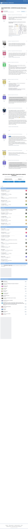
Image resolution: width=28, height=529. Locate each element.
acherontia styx (18, 97)
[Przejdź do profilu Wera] (2, 303)
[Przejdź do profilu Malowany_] (26, 194)
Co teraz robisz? (5, 288)
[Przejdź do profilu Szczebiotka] (26, 260)
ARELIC (5, 291)
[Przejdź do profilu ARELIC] (2, 291)
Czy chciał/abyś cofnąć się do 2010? (5, 235)
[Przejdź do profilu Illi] (26, 229)
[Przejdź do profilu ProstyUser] (4, 43)
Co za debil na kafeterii (3, 216)
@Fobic (10, 136)
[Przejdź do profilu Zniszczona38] (26, 190)
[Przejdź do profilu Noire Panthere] (26, 210)
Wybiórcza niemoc (3, 256)
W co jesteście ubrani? (3, 193)
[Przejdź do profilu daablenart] (2, 286)
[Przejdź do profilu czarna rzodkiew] (26, 249)
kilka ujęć (2, 242)
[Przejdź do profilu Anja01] (2, 288)
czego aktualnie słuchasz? (6, 295)
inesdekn (3, 260)
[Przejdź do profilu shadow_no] (2, 284)
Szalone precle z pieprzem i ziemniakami (8, 300)
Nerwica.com (11, 2)
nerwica (6, 265)
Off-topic (10, 194)
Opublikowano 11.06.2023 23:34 (13, 160)
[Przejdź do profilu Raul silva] (26, 236)
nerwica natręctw (3, 266)
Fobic (4, 108)
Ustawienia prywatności (17, 525)
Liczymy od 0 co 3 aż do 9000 (6, 313)
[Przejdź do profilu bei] (26, 256)
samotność (14, 265)
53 (4, 101)
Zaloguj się (20, 181)
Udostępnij (18, 11)
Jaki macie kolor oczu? (4, 190)
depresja (10, 265)
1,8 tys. (4, 114)
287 (4, 47)
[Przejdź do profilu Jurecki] (2, 307)
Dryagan (5, 298)
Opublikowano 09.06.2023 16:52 (13, 150)
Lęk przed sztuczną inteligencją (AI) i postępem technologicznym (8, 209)
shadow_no (3, 210)
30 (4, 68)
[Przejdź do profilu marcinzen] (2, 11)
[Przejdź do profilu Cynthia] (26, 246)
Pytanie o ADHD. (3, 249)
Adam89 (3, 250)
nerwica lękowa (21, 265)
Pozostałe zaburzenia (10, 250)
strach (2, 265)
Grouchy (3, 236)
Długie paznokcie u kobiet (4, 200)
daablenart (6, 286)
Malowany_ (3, 213)
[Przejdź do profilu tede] (2, 309)
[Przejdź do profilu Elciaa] (26, 239)
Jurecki (5, 307)
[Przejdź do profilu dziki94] (4, 97)
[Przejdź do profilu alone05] (26, 201)
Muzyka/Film (10, 213)
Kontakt (21, 525)
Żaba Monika (3, 194)
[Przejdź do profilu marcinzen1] (4, 82)
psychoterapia (17, 265)
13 (4, 85)
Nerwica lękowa (11, 210)
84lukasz (4, 62)
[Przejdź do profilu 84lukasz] (4, 65)
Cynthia (3, 204)
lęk (3, 265)
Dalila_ (3, 229)
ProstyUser (4, 41)
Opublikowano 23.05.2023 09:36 (13, 62)
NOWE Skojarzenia (5, 311)
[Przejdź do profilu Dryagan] (2, 298)
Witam (9, 246)
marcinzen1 (4, 79)
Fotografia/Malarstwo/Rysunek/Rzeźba (12, 243)
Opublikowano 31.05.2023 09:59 (13, 79)
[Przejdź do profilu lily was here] (2, 300)
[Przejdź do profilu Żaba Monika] (26, 204)
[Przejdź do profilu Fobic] (4, 110)
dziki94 (4, 134)
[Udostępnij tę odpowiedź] (26, 62)
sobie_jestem (3, 246)
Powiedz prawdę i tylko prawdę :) (7, 306)
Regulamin (7, 525)
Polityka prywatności (11, 525)
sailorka (3, 201)
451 (4, 21)
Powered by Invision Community (14, 527)
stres (23, 265)
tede (5, 309)
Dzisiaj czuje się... (5, 281)
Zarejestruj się (8, 181)
